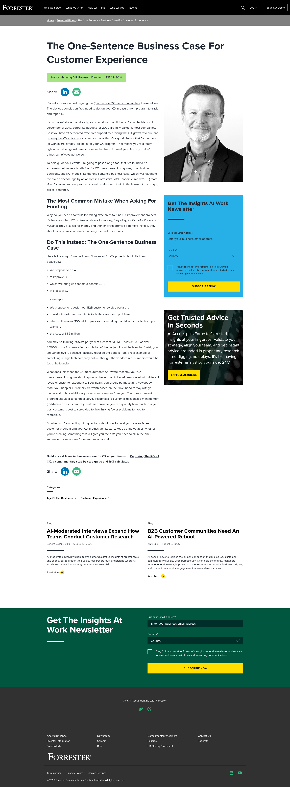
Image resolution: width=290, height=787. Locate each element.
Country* (172, 250)
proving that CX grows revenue (132, 133)
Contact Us (204, 736)
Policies (152, 741)
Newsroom (103, 736)
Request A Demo (275, 7)
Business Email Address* (181, 232)
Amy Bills (153, 544)
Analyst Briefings (56, 736)
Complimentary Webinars (162, 736)
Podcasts (203, 741)
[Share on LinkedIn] (65, 92)
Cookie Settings (97, 773)
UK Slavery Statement (160, 746)
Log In (253, 7)
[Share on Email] (76, 92)
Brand (100, 746)
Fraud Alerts (54, 746)
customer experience (94, 498)
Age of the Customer (60, 498)
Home (50, 20)
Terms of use (54, 773)
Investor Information (58, 741)
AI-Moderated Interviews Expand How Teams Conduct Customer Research (93, 533)
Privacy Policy (75, 773)
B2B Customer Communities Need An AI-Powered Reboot (193, 533)
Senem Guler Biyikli (58, 544)
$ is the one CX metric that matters (117, 103)
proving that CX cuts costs (64, 138)
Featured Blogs (66, 20)
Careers (101, 741)
